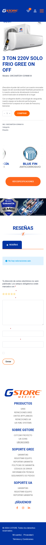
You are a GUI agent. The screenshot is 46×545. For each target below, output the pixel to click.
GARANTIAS (23, 455)
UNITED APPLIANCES (23, 416)
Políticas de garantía (23, 465)
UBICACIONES (23, 442)
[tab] (12, 245)
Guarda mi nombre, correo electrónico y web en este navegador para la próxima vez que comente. (23, 354)
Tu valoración (9, 298)
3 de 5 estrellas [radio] (9, 294)
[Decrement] (4, 113)
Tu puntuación (9, 291)
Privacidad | (28, 535)
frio (10, 130)
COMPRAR (22, 113)
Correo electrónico (11, 340)
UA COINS (23, 439)
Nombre (6, 329)
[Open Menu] (42, 11)
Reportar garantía (23, 462)
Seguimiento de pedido (23, 476)
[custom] (17, 508)
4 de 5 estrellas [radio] (12, 294)
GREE (23, 409)
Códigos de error (23, 469)
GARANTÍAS (23, 488)
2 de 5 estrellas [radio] (6, 294)
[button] (39, 22)
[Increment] (9, 113)
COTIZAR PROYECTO (23, 435)
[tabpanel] (23, 308)
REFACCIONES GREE (23, 412)
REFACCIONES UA (23, 419)
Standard (13, 127)
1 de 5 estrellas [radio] (3, 294)
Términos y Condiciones (23, 539)
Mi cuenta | (17, 535)
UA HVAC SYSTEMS (23, 423)
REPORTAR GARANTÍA (23, 495)
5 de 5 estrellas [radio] (14, 294)
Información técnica (23, 472)
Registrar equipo (23, 458)
